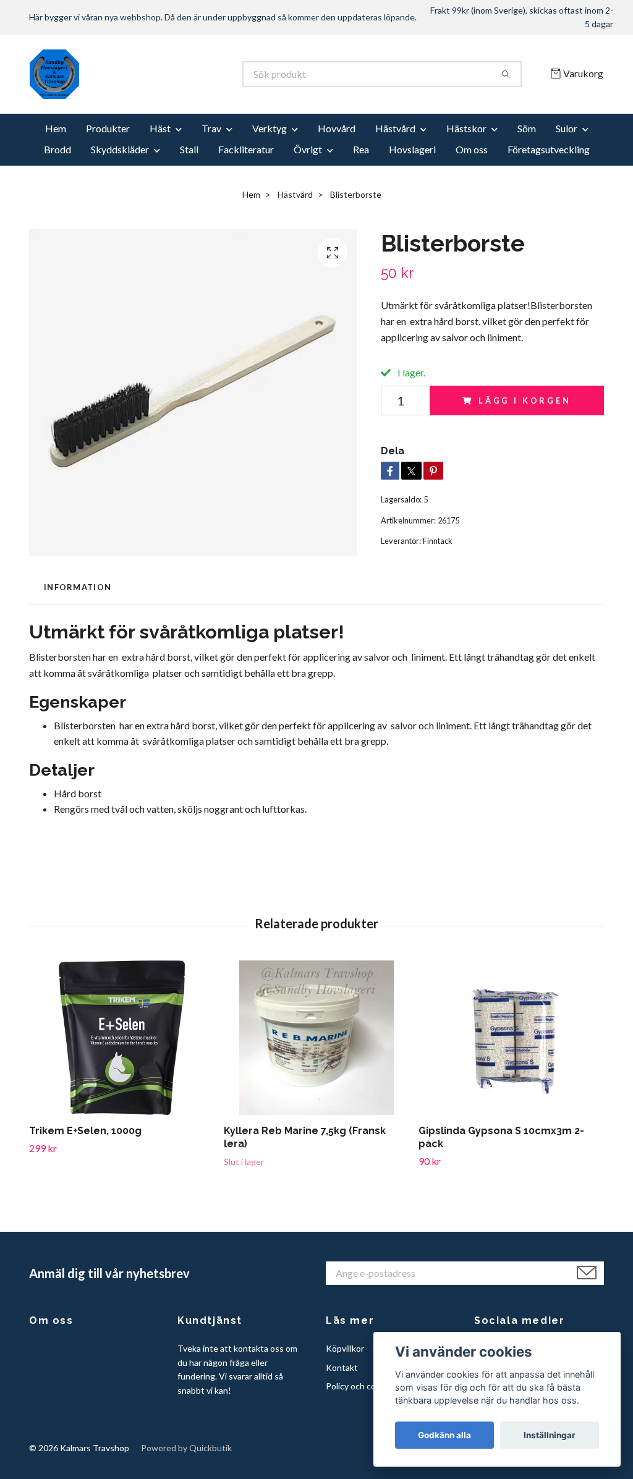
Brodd (57, 149)
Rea (361, 149)
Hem (55, 128)
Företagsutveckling (549, 149)
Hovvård (336, 128)
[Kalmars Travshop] (173, 74)
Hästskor (466, 128)
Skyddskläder (120, 149)
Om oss (472, 149)
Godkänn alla (444, 1435)
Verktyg (269, 128)
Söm (526, 128)
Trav (211, 128)
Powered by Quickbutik (186, 1448)
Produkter (108, 128)
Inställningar (550, 1435)
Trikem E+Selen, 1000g (85, 1131)
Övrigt (308, 149)
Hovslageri (412, 149)
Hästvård (395, 128)
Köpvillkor (345, 1348)
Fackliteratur (246, 149)
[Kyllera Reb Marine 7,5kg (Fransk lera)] (316, 1037)
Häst (160, 128)
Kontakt (342, 1367)
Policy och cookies (361, 1386)
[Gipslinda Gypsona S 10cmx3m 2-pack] (511, 1037)
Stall (189, 149)
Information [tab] (77, 587)
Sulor (566, 128)
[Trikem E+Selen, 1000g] (122, 1037)
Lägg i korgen (524, 400)
